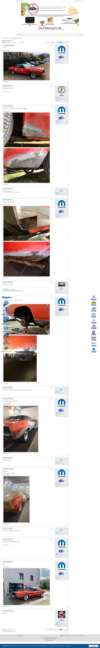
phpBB (47, 637)
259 (59, 290)
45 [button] (57, 42)
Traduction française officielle (49, 638)
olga (61, 189)
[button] (52, 42)
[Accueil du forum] (50, 14)
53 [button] (66, 42)
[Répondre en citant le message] (51, 45)
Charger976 (6, 611)
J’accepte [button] (93, 645)
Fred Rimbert (54, 639)
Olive (61, 287)
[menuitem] (22, 1)
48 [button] (62, 42)
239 (59, 192)
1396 (59, 59)
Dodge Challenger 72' (7, 40)
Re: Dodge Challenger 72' (8, 45)
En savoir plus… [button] (68, 645)
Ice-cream (6, 46)
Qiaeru (54, 638)
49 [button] (64, 42)
